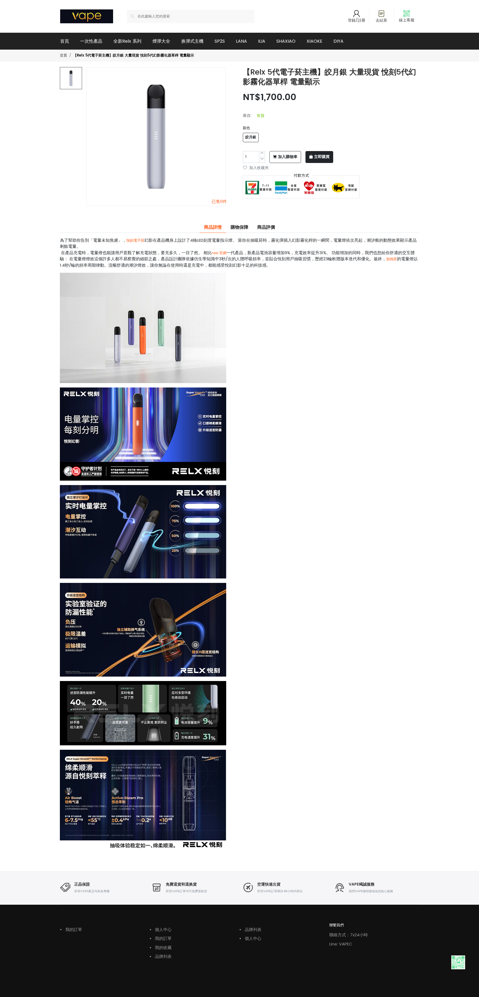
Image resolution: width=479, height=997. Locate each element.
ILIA (261, 41)
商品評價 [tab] (266, 227)
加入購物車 (287, 157)
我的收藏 (161, 947)
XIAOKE (314, 41)
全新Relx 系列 (127, 41)
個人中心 (161, 929)
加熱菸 (391, 259)
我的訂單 (71, 929)
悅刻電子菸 (135, 240)
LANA (241, 41)
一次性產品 (91, 41)
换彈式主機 (192, 41)
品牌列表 (161, 956)
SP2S (220, 41)
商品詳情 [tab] (213, 227)
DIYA (338, 41)
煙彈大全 (161, 41)
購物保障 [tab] (239, 227)
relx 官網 (219, 253)
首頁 (64, 41)
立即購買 (322, 157)
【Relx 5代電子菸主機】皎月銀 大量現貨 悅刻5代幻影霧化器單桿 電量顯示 (133, 55)
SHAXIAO (285, 41)
